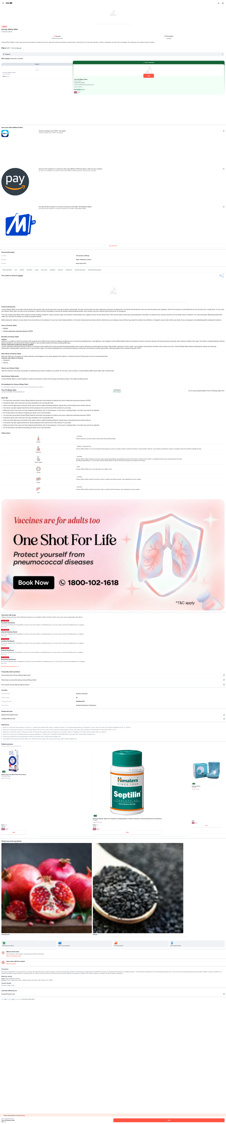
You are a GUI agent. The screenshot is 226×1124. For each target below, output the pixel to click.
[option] (7, 270)
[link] (9, 3)
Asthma (5, 328)
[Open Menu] (3, 3)
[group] (113, 12)
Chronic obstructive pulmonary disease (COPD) (18, 331)
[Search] (218, 3)
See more (4, 626)
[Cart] (222, 3)
